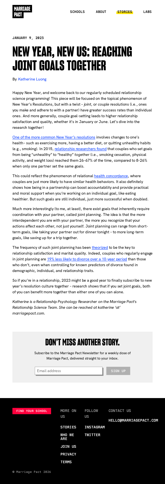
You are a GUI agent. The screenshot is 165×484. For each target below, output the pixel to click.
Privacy (68, 454)
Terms (66, 461)
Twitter (92, 434)
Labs (147, 12)
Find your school (31, 411)
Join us (68, 446)
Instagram (94, 427)
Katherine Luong (32, 79)
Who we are (67, 436)
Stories (124, 12)
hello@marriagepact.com (133, 420)
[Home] (22, 11)
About (101, 12)
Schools (77, 12)
